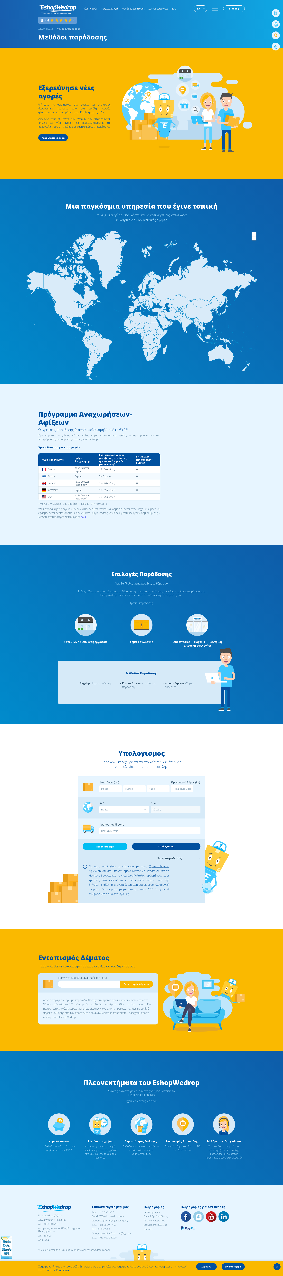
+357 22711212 (105, 1212)
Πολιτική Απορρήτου (154, 1220)
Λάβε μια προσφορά (53, 137)
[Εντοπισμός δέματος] (276, 35)
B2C (173, 8)
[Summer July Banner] (6, 1258)
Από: (102, 803)
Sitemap (148, 1229)
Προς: (154, 803)
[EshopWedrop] (57, 9)
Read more (63, 1270)
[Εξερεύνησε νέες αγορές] (276, 24)
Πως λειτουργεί (109, 8)
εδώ (83, 517)
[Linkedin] (223, 1216)
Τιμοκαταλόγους (159, 866)
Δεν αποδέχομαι (233, 1267)
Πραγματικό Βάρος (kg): (185, 782)
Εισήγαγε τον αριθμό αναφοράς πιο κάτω (82, 978)
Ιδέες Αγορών (90, 8)
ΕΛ (198, 8)
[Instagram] (198, 1216)
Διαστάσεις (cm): (109, 782)
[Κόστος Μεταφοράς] (276, 13)
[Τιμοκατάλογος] (276, 46)
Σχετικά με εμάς (152, 1212)
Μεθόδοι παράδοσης (133, 8)
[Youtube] (211, 1216)
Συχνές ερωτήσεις (158, 8)
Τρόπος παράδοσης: (111, 824)
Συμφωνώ (206, 1267)
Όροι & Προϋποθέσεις (156, 1216)
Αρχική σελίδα (45, 28)
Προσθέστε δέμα (105, 846)
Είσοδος (234, 8)
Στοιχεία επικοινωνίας (155, 1224)
